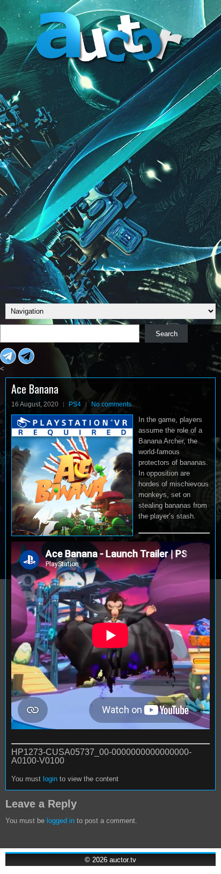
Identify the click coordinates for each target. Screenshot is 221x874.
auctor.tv (122, 860)
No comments (111, 404)
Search (167, 334)
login (50, 779)
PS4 (75, 404)
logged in (61, 821)
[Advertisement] (110, 182)
